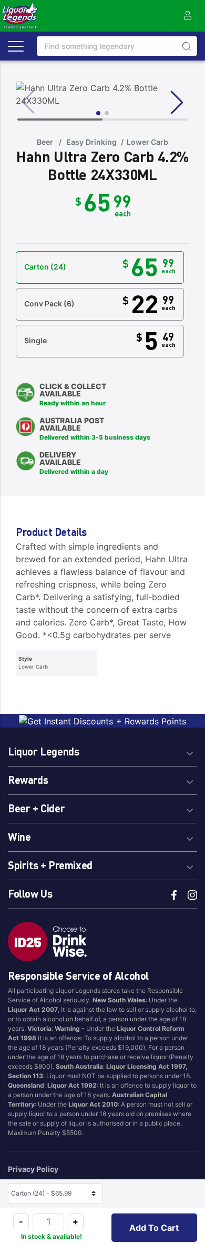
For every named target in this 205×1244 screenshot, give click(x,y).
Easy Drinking (91, 141)
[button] (154, 1227)
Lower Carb (147, 141)
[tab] (102, 750)
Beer (45, 141)
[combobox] (117, 46)
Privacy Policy (33, 1169)
